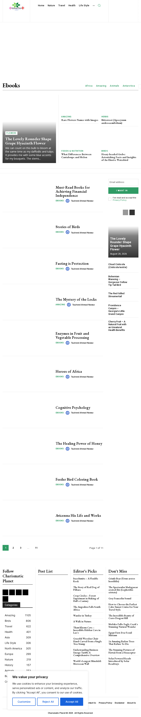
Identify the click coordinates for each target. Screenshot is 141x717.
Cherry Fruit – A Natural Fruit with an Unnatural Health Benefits (117, 326)
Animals (114, 85)
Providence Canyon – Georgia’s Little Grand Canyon (116, 309)
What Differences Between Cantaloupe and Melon (76, 156)
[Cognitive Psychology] (28, 410)
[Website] (123, 9)
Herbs (105, 117)
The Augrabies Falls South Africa (86, 608)
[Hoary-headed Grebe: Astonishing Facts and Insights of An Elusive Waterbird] (120, 138)
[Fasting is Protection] (28, 266)
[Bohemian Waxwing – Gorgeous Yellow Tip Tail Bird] (133, 279)
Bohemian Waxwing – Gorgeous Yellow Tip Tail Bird (117, 280)
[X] (117, 9)
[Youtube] (129, 9)
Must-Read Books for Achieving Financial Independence (73, 191)
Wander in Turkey (82, 615)
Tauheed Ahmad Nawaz (82, 201)
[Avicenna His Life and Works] (28, 518)
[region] (47, 690)
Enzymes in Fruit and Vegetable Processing (72, 335)
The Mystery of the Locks (76, 299)
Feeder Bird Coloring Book (77, 479)
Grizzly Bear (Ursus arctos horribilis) (122, 580)
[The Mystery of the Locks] (28, 302)
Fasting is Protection (72, 263)
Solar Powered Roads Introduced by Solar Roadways (120, 661)
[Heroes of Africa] (28, 374)
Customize (24, 701)
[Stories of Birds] (28, 230)
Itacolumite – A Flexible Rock (85, 580)
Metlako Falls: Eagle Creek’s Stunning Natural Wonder (123, 625)
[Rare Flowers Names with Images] (80, 104)
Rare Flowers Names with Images (79, 120)
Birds (104, 151)
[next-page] (44, 548)
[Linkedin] (122, 3)
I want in (122, 190)
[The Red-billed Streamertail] (133, 294)
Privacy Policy (119, 200)
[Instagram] (116, 3)
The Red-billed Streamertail (116, 295)
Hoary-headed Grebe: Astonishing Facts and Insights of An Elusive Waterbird (118, 157)
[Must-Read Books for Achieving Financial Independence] (28, 194)
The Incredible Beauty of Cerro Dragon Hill (121, 617)
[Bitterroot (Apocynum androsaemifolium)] (120, 104)
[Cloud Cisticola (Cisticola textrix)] (133, 265)
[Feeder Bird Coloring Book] (28, 482)
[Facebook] (104, 3)
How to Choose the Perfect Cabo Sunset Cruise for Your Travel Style (123, 607)
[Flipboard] (110, 3)
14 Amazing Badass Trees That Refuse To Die (121, 643)
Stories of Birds (68, 226)
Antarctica (129, 85)
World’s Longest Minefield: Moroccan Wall (87, 662)
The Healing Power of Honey (79, 443)
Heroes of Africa (69, 371)
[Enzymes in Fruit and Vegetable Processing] (28, 338)
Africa (89, 85)
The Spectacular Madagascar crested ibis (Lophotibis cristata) (123, 590)
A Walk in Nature (82, 621)
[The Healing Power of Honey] (28, 446)
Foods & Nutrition (72, 151)
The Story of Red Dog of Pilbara (86, 588)
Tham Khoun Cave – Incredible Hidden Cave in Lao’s (86, 630)
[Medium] (128, 3)
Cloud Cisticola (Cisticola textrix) (117, 266)
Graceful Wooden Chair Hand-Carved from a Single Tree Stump (87, 641)
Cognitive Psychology (73, 407)
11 (36, 547)
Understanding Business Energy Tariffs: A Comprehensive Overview (86, 652)
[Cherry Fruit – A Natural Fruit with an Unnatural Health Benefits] (133, 324)
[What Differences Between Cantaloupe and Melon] (80, 138)
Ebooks (60, 201)
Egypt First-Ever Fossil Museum (120, 634)
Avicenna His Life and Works (78, 515)
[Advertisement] (70, 49)
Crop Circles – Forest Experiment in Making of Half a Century (86, 598)
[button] (99, 5)
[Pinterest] (134, 3)
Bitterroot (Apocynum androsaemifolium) (113, 121)
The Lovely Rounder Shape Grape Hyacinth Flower (28, 141)
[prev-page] (125, 212)
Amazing (101, 85)
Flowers (11, 133)
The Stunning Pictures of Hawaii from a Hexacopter (122, 651)
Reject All (48, 701)
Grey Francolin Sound (120, 598)
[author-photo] (68, 201)
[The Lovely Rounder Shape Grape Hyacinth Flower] (29, 129)
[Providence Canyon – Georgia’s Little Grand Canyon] (133, 308)
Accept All (72, 701)
